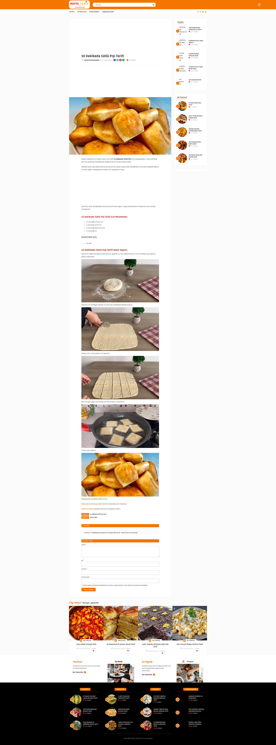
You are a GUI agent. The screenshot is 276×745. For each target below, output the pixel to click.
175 (191, 146)
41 (121, 700)
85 (85, 700)
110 (156, 728)
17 (164, 653)
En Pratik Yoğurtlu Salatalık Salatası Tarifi (159, 698)
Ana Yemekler (87, 640)
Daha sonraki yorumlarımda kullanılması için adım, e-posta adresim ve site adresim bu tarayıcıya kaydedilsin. (115, 585)
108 (156, 713)
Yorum (83, 545)
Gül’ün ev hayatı (87, 509)
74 (121, 728)
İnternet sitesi (85, 577)
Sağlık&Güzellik (108, 12)
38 (120, 713)
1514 (192, 71)
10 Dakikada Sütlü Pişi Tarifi (98, 514)
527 (191, 713)
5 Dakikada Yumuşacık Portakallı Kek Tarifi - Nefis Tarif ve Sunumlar (114, 533)
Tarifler (72, 12)
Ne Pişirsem (82, 12)
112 (85, 726)
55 (129, 60)
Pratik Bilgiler (94, 12)
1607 (192, 32)
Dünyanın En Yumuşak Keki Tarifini (94, 504)
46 (156, 702)
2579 (192, 82)
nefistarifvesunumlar (92, 60)
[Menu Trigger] (259, 5)
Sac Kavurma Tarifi (195, 80)
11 (95, 651)
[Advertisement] (120, 35)
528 (191, 700)
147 (191, 159)
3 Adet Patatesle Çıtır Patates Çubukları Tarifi (125, 724)
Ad (82, 560)
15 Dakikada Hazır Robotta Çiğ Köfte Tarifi (159, 724)
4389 (192, 45)
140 (191, 120)
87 (85, 713)
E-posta (84, 569)
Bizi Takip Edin (78, 672)
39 (199, 651)
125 (191, 133)
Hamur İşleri (93, 517)
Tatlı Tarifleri (156, 640)
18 (130, 651)
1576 (192, 58)
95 (191, 107)
